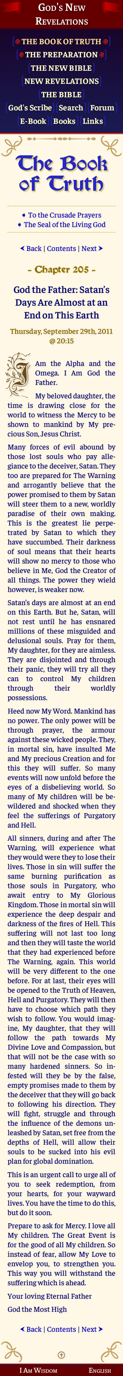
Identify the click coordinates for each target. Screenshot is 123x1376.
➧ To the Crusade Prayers (62, 214)
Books (64, 120)
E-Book (33, 120)
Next (92, 248)
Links (93, 120)
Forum (102, 107)
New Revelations (61, 80)
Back (31, 248)
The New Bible (61, 67)
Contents (61, 248)
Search (71, 107)
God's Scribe (30, 107)
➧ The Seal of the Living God (61, 224)
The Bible (61, 94)
